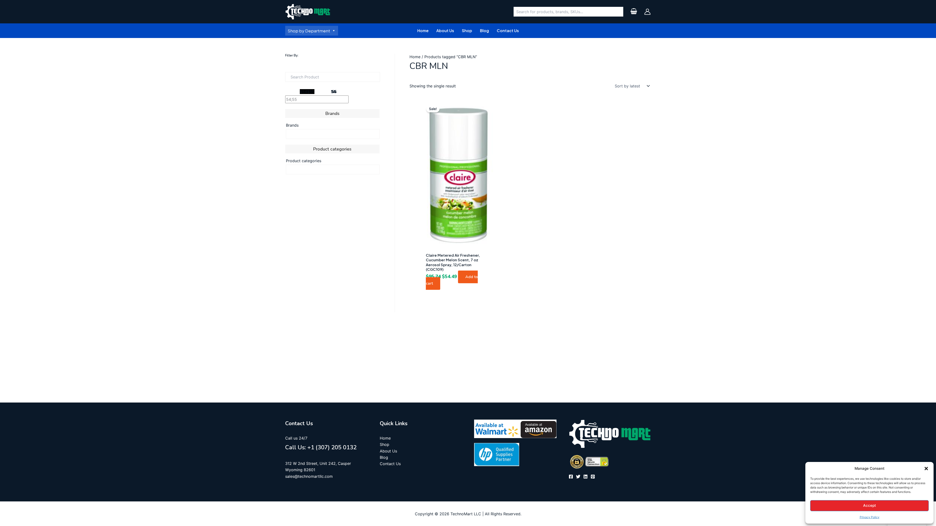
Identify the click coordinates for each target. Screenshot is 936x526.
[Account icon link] (647, 11)
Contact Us (390, 463)
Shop (384, 444)
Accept (869, 505)
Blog (384, 457)
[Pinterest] (593, 476)
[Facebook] (571, 476)
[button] (926, 468)
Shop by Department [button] (309, 30)
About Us (388, 451)
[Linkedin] (585, 476)
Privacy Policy (869, 517)
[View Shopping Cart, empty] (633, 11)
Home (415, 56)
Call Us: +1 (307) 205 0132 (321, 447)
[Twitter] (578, 476)
